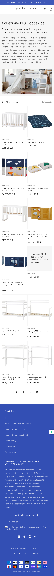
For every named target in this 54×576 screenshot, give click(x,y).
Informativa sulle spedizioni (16, 435)
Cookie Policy (10, 446)
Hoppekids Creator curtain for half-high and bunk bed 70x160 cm (37, 236)
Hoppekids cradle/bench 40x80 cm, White (12, 235)
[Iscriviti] (46, 522)
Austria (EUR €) (17, 553)
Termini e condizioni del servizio (18, 423)
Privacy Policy (10, 441)
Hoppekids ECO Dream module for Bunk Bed (38, 332)
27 (37, 392)
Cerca (7, 418)
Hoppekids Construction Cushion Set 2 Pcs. (38, 189)
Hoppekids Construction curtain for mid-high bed (13, 189)
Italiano (35, 553)
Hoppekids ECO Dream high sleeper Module (36, 378)
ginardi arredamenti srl (24, 571)
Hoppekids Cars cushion (35, 142)
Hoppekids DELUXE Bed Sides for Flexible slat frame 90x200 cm (39, 258)
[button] (3, 9)
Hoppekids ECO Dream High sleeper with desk (11, 378)
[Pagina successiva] (44, 392)
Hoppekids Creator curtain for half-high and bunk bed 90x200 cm (12, 285)
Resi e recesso (10, 452)
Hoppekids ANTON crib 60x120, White (12, 143)
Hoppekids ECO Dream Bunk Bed (13, 331)
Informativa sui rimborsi (15, 429)
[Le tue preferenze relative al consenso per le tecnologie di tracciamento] (51, 432)
